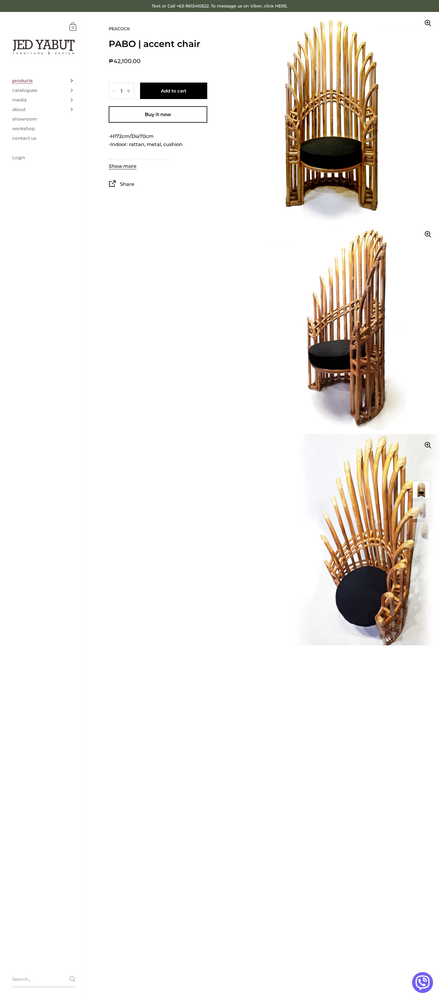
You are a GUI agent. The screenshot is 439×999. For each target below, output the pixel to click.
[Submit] (72, 979)
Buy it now (158, 114)
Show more (122, 166)
